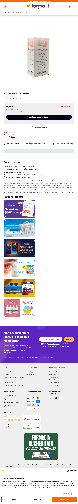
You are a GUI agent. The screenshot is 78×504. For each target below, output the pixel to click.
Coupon (6, 375)
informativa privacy (54, 344)
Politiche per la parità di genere (14, 385)
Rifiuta (14, 499)
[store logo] (38, 7)
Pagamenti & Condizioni (56, 372)
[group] (7, 96)
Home (5, 18)
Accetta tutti (64, 499)
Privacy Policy (34, 357)
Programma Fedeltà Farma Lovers (14, 377)
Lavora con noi (8, 380)
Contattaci (30, 372)
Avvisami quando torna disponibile (39, 117)
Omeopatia (11, 18)
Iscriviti (69, 339)
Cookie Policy (53, 380)
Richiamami (30, 375)
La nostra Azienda (9, 372)
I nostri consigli (9, 383)
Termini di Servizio (43, 357)
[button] (5, 6)
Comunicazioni (54, 383)
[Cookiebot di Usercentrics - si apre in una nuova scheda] (68, 471)
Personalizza (38, 499)
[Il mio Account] (70, 7)
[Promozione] (39, 209)
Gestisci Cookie (54, 385)
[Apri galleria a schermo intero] (39, 56)
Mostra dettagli (68, 494)
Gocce (18, 18)
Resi (28, 380)
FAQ (28, 377)
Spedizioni (52, 375)
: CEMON (13, 137)
